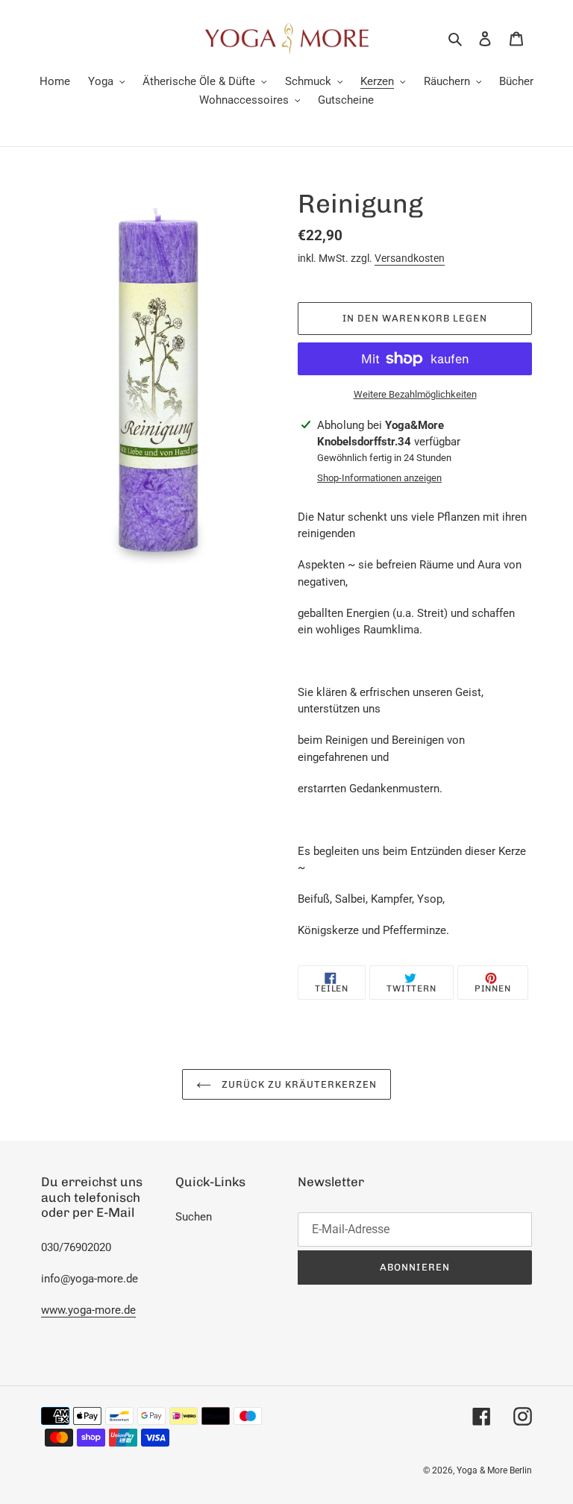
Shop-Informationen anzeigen (379, 477)
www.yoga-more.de (88, 1310)
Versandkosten (410, 258)
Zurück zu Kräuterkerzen (298, 1084)
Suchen (193, 1216)
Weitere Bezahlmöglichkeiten (415, 394)
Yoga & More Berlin (494, 1470)
